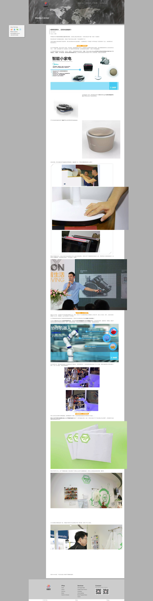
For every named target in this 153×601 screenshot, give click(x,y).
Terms (76, 600)
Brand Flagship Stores (82, 594)
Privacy (108, 600)
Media (95, 3)
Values (62, 589)
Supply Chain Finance (82, 589)
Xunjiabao (80, 591)
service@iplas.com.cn (15, 33)
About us (80, 3)
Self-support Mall (81, 587)
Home (62, 587)
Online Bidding (81, 593)
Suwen (79, 596)
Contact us (103, 3)
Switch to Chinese (65, 594)
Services (88, 3)
